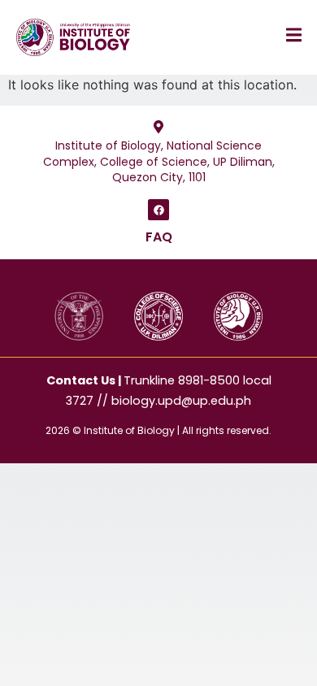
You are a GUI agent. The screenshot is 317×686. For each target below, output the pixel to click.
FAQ (158, 237)
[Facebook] (158, 209)
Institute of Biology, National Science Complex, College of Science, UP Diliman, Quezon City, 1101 (159, 161)
